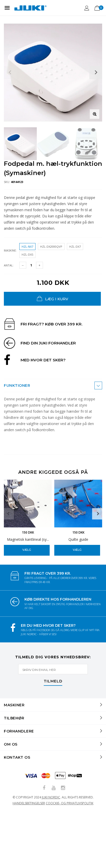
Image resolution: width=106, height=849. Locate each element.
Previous (8, 513)
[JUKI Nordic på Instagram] (63, 788)
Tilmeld (53, 681)
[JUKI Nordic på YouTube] (53, 788)
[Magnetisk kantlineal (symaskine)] (28, 503)
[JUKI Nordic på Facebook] (44, 788)
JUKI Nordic (51, 797)
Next (97, 513)
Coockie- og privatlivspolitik (69, 803)
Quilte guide (78, 539)
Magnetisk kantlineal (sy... (28, 539)
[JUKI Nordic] (30, 8)
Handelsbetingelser (29, 803)
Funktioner (17, 385)
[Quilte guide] (78, 503)
